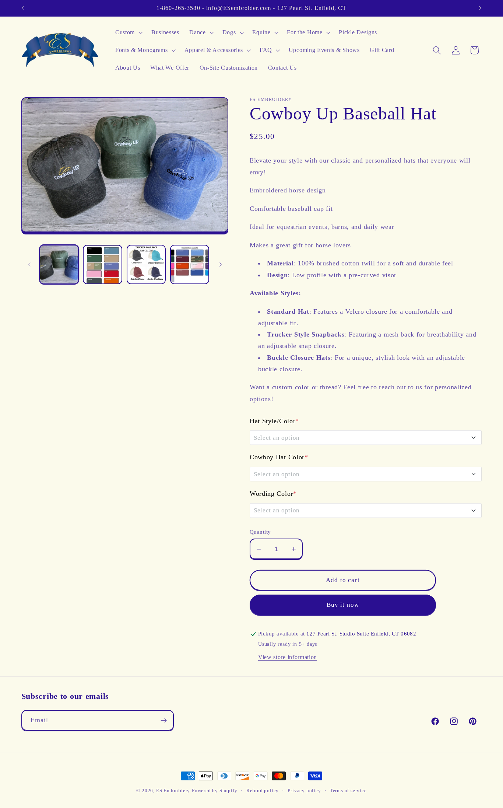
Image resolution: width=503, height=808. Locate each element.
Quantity (260, 532)
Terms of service (348, 790)
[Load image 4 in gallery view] (190, 264)
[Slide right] (220, 265)
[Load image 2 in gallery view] (102, 264)
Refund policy (262, 790)
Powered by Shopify (215, 790)
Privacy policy (304, 790)
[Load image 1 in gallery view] (59, 264)
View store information (287, 657)
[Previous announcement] (23, 8)
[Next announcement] (480, 8)
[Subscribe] (163, 720)
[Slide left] (29, 265)
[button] (128, 33)
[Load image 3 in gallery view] (146, 264)
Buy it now (343, 605)
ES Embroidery (173, 790)
